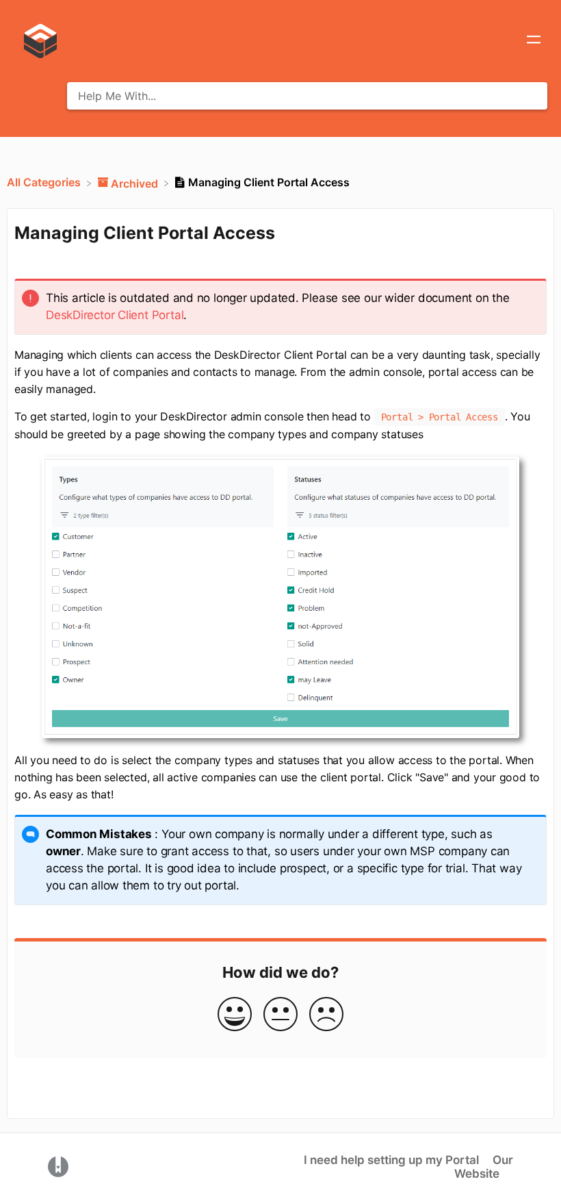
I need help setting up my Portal (391, 1160)
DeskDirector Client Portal (114, 315)
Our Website (483, 1166)
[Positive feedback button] (234, 1015)
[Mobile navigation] (533, 41)
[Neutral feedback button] (280, 1015)
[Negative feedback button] (326, 1015)
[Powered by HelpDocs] (58, 1166)
